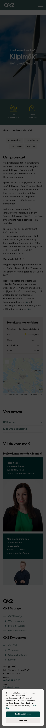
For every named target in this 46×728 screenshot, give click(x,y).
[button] (23, 714)
